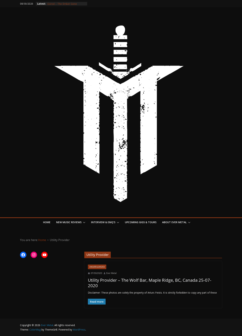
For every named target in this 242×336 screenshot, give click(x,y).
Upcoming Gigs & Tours (140, 222)
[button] (83, 222)
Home (46, 222)
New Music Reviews (68, 222)
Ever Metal (111, 273)
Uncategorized (97, 267)
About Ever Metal (174, 222)
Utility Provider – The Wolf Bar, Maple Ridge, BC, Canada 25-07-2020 (149, 282)
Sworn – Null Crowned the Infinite (66, 2)
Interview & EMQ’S (103, 222)
